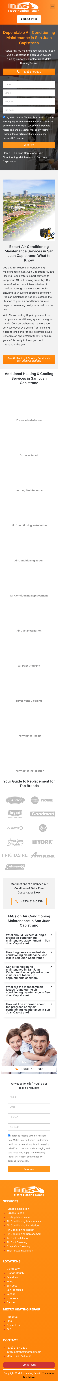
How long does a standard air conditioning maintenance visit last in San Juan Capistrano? (26, 955)
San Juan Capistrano (25, 153)
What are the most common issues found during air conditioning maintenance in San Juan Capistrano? (28, 991)
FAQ (9, 1329)
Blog (9, 1320)
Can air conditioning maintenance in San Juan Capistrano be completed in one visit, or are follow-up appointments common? (27, 972)
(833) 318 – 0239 (17, 1347)
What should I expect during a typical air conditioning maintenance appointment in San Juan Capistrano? (28, 939)
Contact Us (13, 1325)
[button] (52, 6)
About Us (12, 1316)
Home (6, 153)
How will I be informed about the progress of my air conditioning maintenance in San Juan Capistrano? (28, 1008)
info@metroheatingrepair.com (24, 1351)
